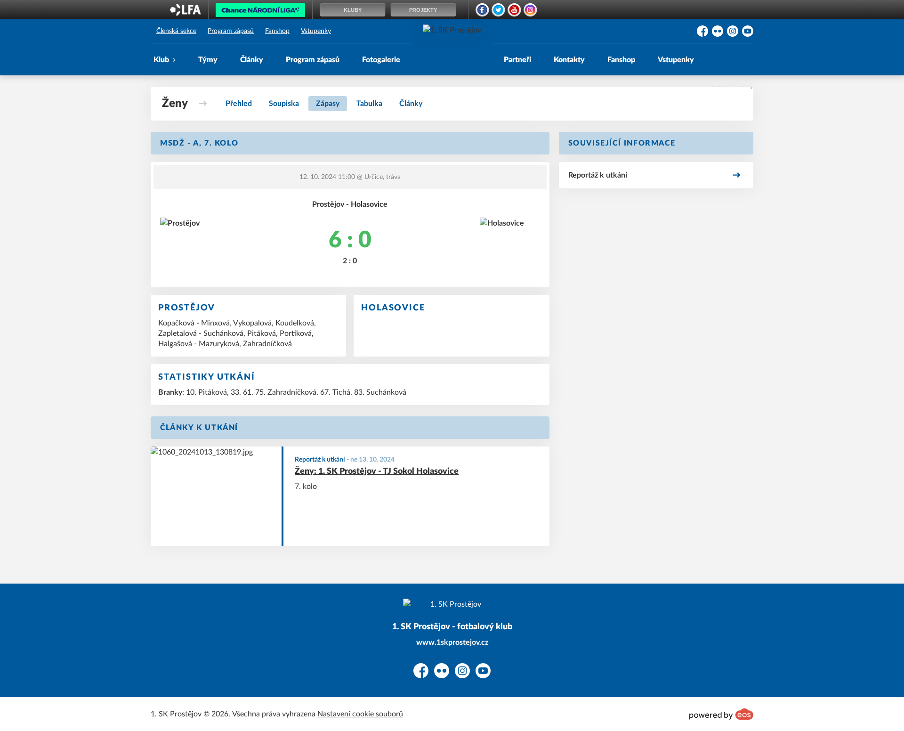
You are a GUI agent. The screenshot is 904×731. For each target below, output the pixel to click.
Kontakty (569, 60)
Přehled (239, 103)
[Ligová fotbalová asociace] (185, 12)
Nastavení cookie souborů (360, 714)
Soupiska (284, 103)
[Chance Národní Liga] (260, 12)
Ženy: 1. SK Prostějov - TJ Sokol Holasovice (377, 471)
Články (251, 60)
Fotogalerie (381, 60)
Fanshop (277, 31)
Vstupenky (316, 31)
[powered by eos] (721, 714)
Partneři (517, 60)
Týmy (208, 60)
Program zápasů (231, 31)
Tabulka (369, 103)
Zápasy (327, 103)
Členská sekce (176, 31)
